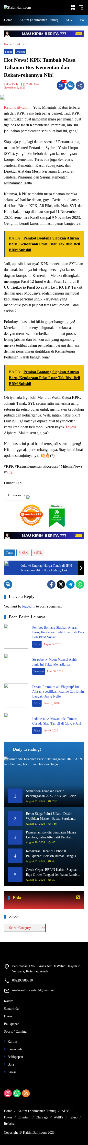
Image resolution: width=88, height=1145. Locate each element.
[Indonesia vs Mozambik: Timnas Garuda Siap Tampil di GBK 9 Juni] (16, 725)
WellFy (59, 1117)
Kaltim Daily (11, 84)
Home (8, 1111)
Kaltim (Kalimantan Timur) (37, 1111)
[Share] (80, 85)
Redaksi (9, 1124)
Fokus (8, 51)
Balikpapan (11, 1024)
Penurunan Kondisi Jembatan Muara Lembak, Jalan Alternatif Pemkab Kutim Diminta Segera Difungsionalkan (51, 835)
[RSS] (26, 1093)
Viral (9, 472)
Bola (11, 1064)
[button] (81, 7)
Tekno (73, 1117)
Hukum (20, 51)
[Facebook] (51, 584)
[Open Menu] (73, 7)
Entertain (38, 671)
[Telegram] (70, 584)
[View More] (78, 897)
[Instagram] (8, 1093)
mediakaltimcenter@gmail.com (33, 990)
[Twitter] (61, 584)
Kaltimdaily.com (16, 107)
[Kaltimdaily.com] (17, 7)
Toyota (70, 427)
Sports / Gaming (15, 1031)
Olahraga (42, 1117)
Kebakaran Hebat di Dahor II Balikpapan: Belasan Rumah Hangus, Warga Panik (51, 853)
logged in (28, 606)
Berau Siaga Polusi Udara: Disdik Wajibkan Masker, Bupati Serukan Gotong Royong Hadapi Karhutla (49, 816)
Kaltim (8, 1001)
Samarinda (11, 1009)
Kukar (12, 1072)
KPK (25, 552)
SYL (39, 552)
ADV (65, 1111)
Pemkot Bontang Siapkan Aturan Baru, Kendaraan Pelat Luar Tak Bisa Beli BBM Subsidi (58, 632)
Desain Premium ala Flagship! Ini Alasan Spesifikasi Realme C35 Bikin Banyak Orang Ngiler (58, 691)
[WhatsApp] (80, 584)
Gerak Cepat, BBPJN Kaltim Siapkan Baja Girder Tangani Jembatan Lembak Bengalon (53, 872)
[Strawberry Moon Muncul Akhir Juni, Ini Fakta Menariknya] (16, 666)
